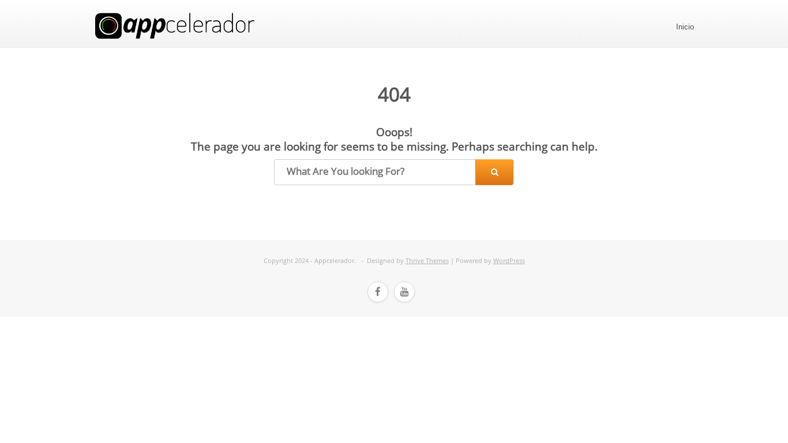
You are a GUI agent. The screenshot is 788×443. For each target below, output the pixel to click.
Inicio (685, 26)
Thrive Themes (427, 260)
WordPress (509, 260)
